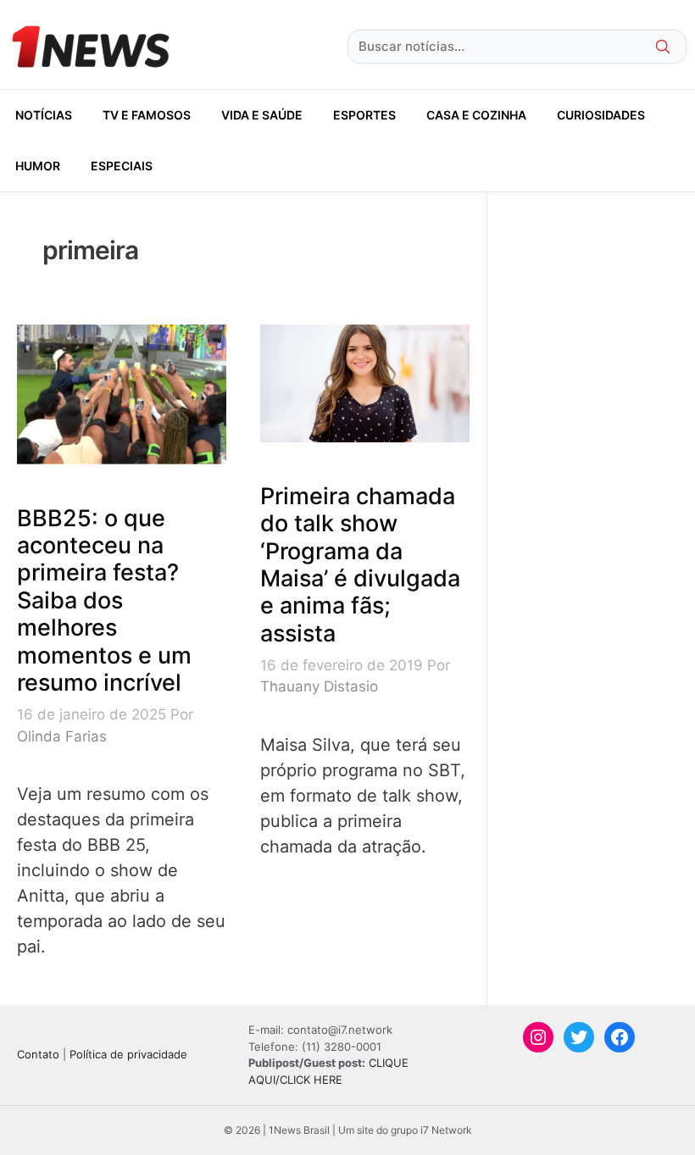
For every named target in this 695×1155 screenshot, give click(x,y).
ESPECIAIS (122, 165)
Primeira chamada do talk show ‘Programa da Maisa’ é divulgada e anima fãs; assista (360, 564)
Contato (38, 1054)
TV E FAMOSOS (147, 115)
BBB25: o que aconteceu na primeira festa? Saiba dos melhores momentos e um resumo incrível (104, 600)
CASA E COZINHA (476, 115)
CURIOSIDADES (601, 115)
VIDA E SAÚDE (262, 115)
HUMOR (37, 165)
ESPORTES (364, 115)
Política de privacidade (128, 1054)
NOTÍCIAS (43, 115)
